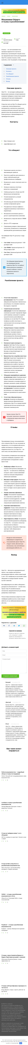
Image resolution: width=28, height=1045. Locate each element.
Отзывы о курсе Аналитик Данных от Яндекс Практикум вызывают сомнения (13, 956)
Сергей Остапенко (15, 631)
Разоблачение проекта (12, 76)
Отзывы (8, 79)
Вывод (8, 81)
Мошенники (6, 33)
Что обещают (10, 74)
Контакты (8, 71)
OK (20, 1043)
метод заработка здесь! (18, 12)
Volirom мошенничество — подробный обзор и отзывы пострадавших (12, 773)
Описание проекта (11, 69)
